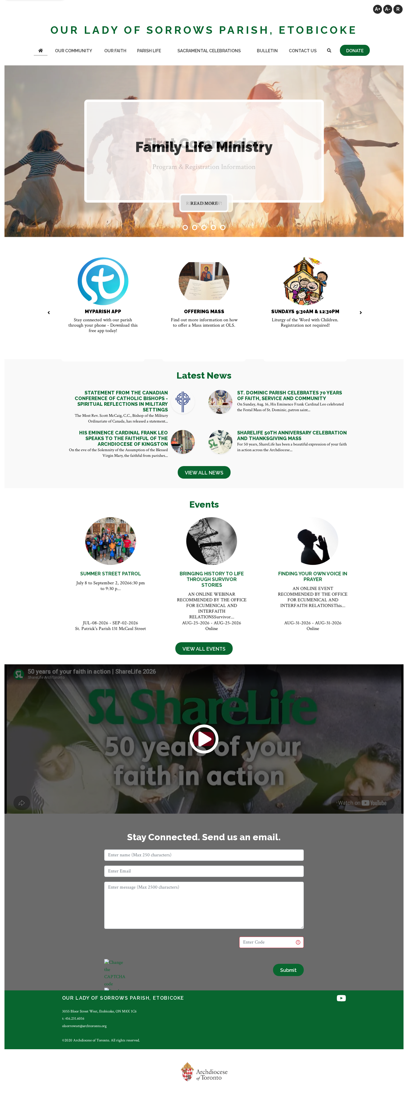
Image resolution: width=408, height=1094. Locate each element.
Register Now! (204, 203)
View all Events (204, 649)
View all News (204, 473)
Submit (288, 970)
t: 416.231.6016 (73, 1018)
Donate (354, 50)
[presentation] (48, 313)
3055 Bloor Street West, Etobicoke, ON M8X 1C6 (99, 1011)
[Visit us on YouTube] (341, 998)
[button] (185, 227)
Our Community (73, 50)
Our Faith (115, 50)
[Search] (329, 51)
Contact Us (303, 50)
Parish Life (149, 50)
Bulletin (267, 50)
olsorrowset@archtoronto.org (84, 1026)
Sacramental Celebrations (209, 50)
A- (387, 9)
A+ (377, 9)
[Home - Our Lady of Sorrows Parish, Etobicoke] (40, 51)
